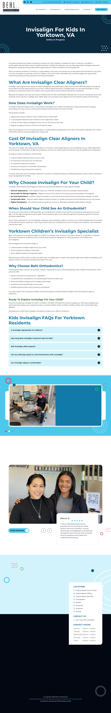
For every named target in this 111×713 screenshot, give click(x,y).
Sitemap (32, 699)
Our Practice (40, 9)
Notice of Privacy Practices (73, 699)
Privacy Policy (41, 699)
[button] (55, 330)
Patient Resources (71, 9)
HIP (69, 701)
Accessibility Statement (55, 699)
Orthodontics (55, 9)
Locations (86, 9)
